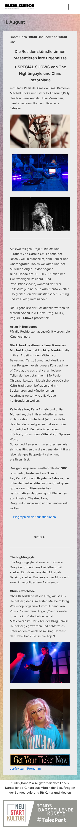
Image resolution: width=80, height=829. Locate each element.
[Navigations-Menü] (72, 7)
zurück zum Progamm (25, 768)
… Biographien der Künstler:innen (33, 517)
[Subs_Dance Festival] (19, 7)
